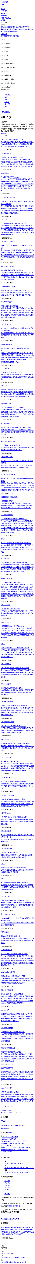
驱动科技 (28, 1227)
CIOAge (11, 1163)
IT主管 (3, 457)
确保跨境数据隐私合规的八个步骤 (12, 270)
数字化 (8, 1010)
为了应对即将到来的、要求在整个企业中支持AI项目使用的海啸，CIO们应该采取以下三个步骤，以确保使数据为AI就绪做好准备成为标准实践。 (17, 804)
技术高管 (12, 1048)
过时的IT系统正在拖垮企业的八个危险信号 (15, 290)
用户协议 (7, 1191)
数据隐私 (6, 286)
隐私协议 (7, 1194)
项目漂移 (4, 403)
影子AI (7, 739)
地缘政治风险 (13, 497)
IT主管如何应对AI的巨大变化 (10, 445)
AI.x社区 (31, 1168)
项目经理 (6, 722)
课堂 (11, 36)
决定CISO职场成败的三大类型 (11, 1052)
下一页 (19, 1113)
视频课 (3, 27)
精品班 (3, 9)
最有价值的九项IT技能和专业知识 (12, 688)
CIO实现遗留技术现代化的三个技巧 (12, 407)
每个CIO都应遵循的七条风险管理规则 (13, 781)
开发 (14, 972)
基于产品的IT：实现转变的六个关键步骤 (14, 954)
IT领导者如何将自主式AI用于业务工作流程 (15, 648)
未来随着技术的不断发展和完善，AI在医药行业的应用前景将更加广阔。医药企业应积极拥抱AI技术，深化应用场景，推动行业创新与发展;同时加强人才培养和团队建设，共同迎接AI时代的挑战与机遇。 (17, 254)
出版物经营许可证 (13, 1219)
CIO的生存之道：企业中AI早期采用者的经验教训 (17, 1072)
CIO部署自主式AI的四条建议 (10, 609)
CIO (2, 153)
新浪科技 (4, 1227)
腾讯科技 (10, 1227)
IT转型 (10, 972)
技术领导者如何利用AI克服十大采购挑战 (14, 882)
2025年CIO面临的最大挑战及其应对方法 (14, 519)
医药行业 (5, 266)
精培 (13, 1172)
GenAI (7, 173)
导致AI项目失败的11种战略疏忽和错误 (13, 867)
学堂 (2, 6)
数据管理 (8, 324)
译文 (20, 1125)
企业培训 (4, 15)
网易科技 (16, 1227)
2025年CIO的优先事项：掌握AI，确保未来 (15, 743)
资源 (5, 36)
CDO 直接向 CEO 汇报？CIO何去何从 (13, 582)
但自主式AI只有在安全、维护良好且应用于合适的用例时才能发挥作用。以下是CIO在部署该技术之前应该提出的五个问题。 (17, 905)
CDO (2, 605)
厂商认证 (29, 29)
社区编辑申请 (5, 112)
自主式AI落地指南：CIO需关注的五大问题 (15, 900)
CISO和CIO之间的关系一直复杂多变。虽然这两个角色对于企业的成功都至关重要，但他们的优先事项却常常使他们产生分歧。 (17, 1019)
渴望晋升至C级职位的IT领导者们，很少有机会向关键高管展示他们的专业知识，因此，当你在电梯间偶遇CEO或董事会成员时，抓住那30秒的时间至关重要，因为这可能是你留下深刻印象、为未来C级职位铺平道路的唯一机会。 (17, 357)
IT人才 (3, 197)
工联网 (9, 1232)
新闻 (5, 1125)
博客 (2, 4)
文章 (2, 36)
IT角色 (7, 197)
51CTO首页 (4, 2)
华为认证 (23, 29)
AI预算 (7, 578)
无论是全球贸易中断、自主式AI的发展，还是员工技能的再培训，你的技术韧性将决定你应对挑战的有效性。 (17, 432)
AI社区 (6, 102)
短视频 (16, 27)
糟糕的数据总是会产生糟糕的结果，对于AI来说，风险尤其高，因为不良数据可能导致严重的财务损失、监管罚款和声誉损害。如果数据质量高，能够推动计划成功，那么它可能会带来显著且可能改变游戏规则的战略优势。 (17, 312)
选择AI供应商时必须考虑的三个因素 (13, 976)
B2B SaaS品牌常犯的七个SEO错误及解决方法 (16, 543)
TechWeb (6, 1229)
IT (11, 153)
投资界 (10, 1234)
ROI (5, 515)
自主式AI (4, 441)
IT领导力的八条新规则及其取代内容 (13, 1032)
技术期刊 (7, 104)
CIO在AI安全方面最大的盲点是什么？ (13, 726)
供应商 (9, 990)
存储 (2, 1125)
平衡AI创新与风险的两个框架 (10, 936)
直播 (17, 36)
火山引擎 (20, 1234)
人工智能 (11, 266)
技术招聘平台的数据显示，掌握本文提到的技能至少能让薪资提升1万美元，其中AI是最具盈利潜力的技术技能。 (17, 692)
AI (4, 173)
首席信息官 (7, 153)
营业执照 (4, 1219)
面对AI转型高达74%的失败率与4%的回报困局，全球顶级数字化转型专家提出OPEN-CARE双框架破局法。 (17, 940)
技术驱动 (12, 441)
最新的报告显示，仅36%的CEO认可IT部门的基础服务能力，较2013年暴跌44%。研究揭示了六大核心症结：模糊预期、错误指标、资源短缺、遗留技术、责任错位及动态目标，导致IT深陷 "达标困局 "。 (17, 1099)
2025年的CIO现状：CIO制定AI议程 (12, 626)
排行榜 (12, 27)
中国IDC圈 (28, 1232)
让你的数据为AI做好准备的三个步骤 (13, 799)
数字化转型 (4, 344)
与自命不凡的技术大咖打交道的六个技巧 (14, 706)
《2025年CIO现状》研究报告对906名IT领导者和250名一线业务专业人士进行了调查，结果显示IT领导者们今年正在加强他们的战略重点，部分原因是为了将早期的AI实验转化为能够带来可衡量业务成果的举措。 (17, 632)
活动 (5, 106)
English (6, 1189)
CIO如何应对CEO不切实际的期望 (12, 994)
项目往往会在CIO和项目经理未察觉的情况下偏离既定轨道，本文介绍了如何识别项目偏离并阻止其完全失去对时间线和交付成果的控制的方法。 (17, 394)
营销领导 (10, 515)
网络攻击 (4, 497)
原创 (17, 1125)
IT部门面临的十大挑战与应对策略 (12, 139)
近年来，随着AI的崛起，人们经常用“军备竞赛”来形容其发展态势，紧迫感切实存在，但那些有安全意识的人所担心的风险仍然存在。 (17, 730)
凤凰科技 (22, 1227)
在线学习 (4, 34)
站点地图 (7, 1185)
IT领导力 (10, 1028)
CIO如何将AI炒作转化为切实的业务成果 (14, 562)
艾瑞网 (11, 1229)
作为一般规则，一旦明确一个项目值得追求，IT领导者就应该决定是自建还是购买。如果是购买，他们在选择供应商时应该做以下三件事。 (17, 981)
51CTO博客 (8, 1168)
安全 (5, 1068)
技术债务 (4, 423)
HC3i (15, 1163)
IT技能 (3, 702)
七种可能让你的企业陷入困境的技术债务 (14, 817)
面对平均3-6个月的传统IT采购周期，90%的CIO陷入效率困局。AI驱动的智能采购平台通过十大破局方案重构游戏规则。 (17, 887)
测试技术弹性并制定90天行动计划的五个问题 (16, 427)
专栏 (14, 36)
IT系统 (3, 302)
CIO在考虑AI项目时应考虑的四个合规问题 (15, 668)
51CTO (6, 1163)
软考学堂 (26, 27)
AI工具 (3, 474)
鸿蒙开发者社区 (6, 18)
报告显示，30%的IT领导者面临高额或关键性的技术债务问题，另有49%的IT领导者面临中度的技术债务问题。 (17, 822)
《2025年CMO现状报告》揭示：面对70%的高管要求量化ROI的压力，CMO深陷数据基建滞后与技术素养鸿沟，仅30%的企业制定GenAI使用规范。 (17, 505)
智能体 (3, 932)
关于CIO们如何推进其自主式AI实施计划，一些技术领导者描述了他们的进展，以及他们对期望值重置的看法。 (17, 613)
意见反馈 (7, 1187)
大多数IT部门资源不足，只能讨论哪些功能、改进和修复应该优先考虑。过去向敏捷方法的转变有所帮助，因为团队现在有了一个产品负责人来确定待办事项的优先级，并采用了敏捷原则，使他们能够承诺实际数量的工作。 (17, 960)
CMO (2, 515)
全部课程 (4, 29)
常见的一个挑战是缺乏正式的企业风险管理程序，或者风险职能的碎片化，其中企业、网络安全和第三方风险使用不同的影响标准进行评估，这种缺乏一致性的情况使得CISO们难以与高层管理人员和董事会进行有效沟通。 (17, 230)
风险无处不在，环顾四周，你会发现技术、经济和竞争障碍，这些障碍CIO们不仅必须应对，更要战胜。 (17, 786)
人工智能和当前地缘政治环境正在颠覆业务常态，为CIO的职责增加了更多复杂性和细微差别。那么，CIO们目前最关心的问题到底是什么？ (17, 144)
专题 (23, 1125)
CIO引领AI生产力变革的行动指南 (12, 157)
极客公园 (14, 1232)
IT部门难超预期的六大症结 (10, 1092)
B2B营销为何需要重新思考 (9, 761)
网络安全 (7, 242)
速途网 (22, 1229)
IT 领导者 (12, 286)
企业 (8, 423)
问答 (8, 36)
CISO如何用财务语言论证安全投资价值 (14, 223)
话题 (5, 99)
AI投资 (3, 578)
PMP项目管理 (8, 31)
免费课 (3, 13)
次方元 (14, 1234)
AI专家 (7, 474)
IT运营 (11, 722)
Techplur (20, 1163)
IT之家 (4, 1232)
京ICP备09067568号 (13, 1206)
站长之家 (17, 1229)
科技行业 (12, 197)
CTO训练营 (25, 1172)
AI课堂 (3, 20)
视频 (5, 97)
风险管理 (6, 795)
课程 (5, 133)
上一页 (3, 1113)
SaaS (7, 558)
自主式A (3, 914)
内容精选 (7, 95)
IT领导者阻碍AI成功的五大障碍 (11, 372)
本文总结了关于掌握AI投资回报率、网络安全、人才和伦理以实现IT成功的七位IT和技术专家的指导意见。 (17, 748)
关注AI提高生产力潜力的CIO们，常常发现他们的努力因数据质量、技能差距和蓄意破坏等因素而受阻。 (17, 377)
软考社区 (4, 11)
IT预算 (10, 302)
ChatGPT (13, 474)
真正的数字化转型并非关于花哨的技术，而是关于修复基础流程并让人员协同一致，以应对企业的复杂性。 (17, 335)
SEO (5, 558)
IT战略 (11, 795)
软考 (12, 29)
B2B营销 (7, 777)
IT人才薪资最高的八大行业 (10, 177)
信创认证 (17, 29)
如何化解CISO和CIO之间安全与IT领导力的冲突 (16, 1014)
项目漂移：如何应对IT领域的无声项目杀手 (15, 389)
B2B (2, 558)
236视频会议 (21, 1232)
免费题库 (16, 31)
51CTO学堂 (8, 1172)
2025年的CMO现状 (7, 501)
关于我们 (7, 1181)
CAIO (7, 622)
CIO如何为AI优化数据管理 (9, 306)
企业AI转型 (9, 1088)
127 (15, 1113)
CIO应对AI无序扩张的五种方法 (11, 852)
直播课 (21, 27)
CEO (2, 368)
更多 (10, 1133)
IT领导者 (8, 664)
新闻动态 (7, 1183)
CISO (2, 242)
